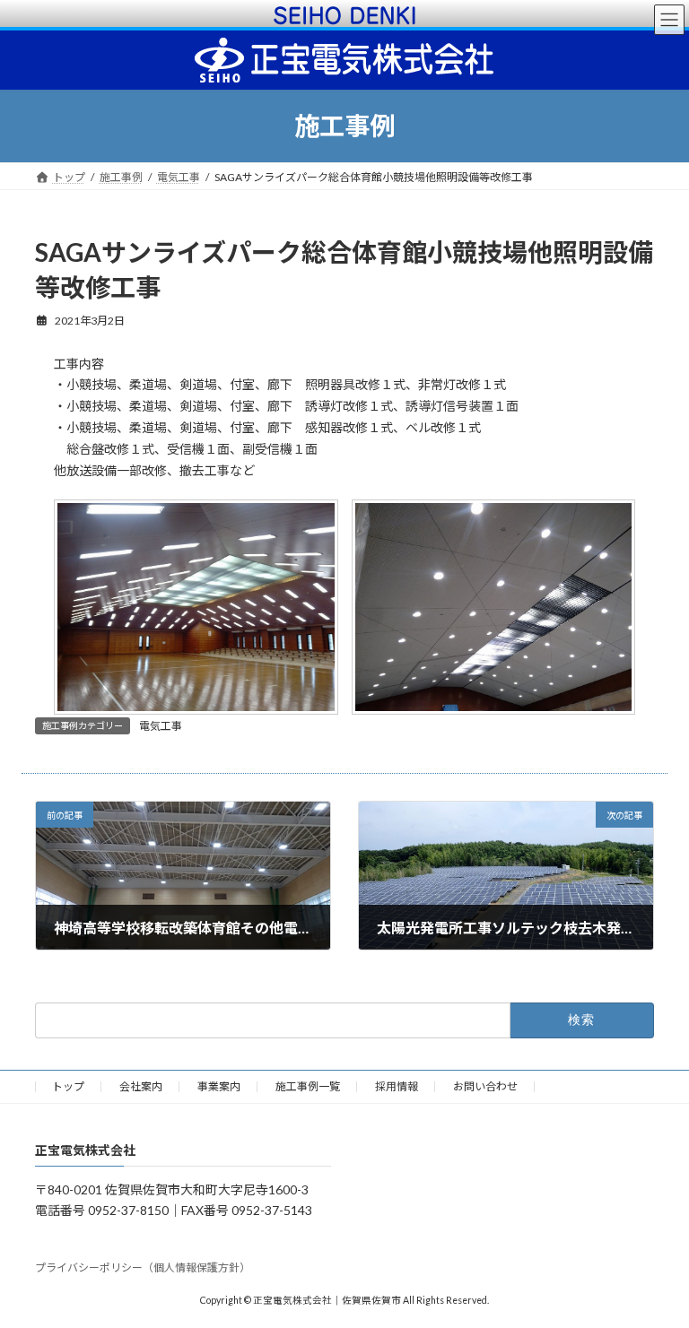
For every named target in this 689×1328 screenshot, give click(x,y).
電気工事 (160, 726)
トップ (68, 1086)
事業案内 (218, 1086)
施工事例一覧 (307, 1086)
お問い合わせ (485, 1086)
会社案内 (140, 1086)
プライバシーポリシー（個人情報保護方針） (142, 1267)
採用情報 (396, 1086)
